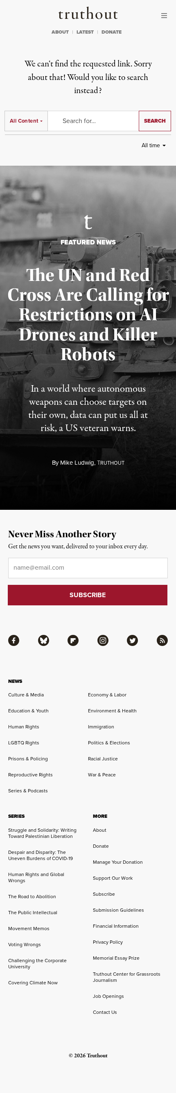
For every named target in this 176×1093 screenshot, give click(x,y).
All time (151, 145)
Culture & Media (26, 694)
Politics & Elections (109, 742)
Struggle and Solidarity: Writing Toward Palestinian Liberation (42, 833)
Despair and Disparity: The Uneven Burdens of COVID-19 (40, 855)
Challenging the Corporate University (37, 963)
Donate (101, 846)
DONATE (112, 32)
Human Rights (23, 726)
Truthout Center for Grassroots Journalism (126, 977)
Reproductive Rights (30, 774)
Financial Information (116, 926)
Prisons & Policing (28, 758)
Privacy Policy (108, 942)
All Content (24, 121)
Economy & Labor (107, 694)
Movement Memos (29, 928)
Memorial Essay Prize (116, 958)
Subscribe (104, 894)
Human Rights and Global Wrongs (36, 877)
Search (155, 121)
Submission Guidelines (118, 910)
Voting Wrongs (24, 944)
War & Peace (102, 774)
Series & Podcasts (28, 790)
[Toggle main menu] (166, 16)
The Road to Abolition (32, 896)
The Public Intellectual (32, 912)
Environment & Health (112, 710)
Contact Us (105, 1012)
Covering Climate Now (33, 982)
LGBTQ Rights (23, 742)
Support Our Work (113, 878)
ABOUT (60, 32)
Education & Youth (28, 710)
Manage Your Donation (118, 862)
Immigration (101, 726)
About (99, 830)
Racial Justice (103, 758)
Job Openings (108, 996)
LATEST (85, 32)
